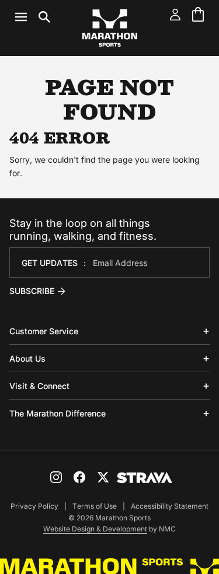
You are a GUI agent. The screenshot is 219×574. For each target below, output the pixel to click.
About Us (27, 358)
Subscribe (31, 291)
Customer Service (43, 331)
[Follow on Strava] (144, 478)
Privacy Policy (34, 506)
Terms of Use (94, 506)
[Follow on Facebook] (79, 477)
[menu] (32, 17)
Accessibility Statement (169, 506)
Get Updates (50, 263)
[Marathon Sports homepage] (109, 28)
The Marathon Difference (57, 413)
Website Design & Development (95, 528)
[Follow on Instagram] (56, 477)
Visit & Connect (39, 386)
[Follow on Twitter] (102, 477)
